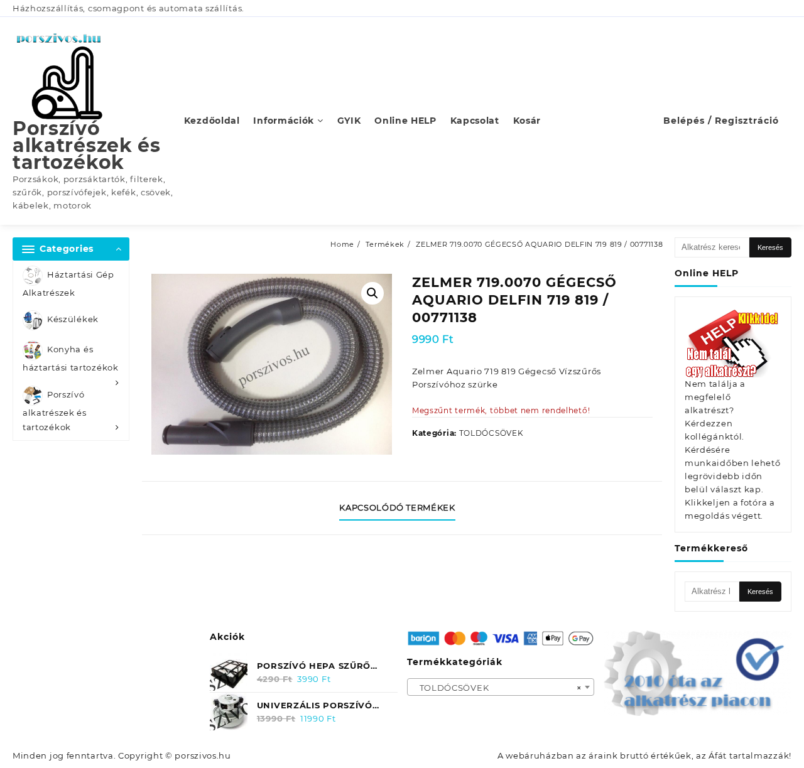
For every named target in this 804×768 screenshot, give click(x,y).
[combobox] (501, 687)
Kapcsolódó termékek (397, 507)
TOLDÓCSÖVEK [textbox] (497, 688)
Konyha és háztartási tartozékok (71, 359)
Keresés (770, 247)
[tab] (401, 508)
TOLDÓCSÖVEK (491, 433)
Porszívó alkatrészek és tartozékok (87, 145)
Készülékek (73, 320)
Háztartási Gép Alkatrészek (68, 283)
